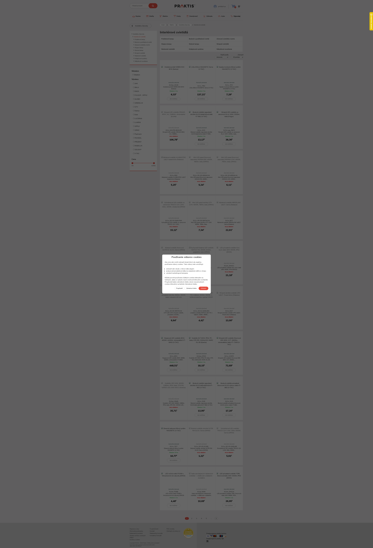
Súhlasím (203, 288)
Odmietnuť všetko (191, 288)
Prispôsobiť (179, 288)
